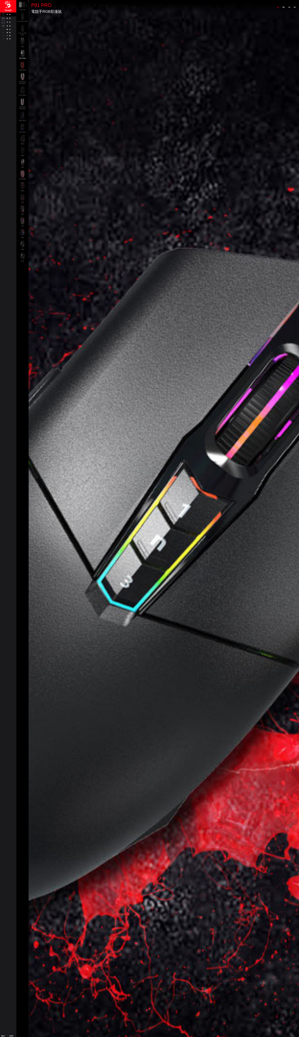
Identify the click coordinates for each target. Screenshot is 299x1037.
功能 (289, 7)
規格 (295, 7)
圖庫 (284, 7)
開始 (278, 7)
